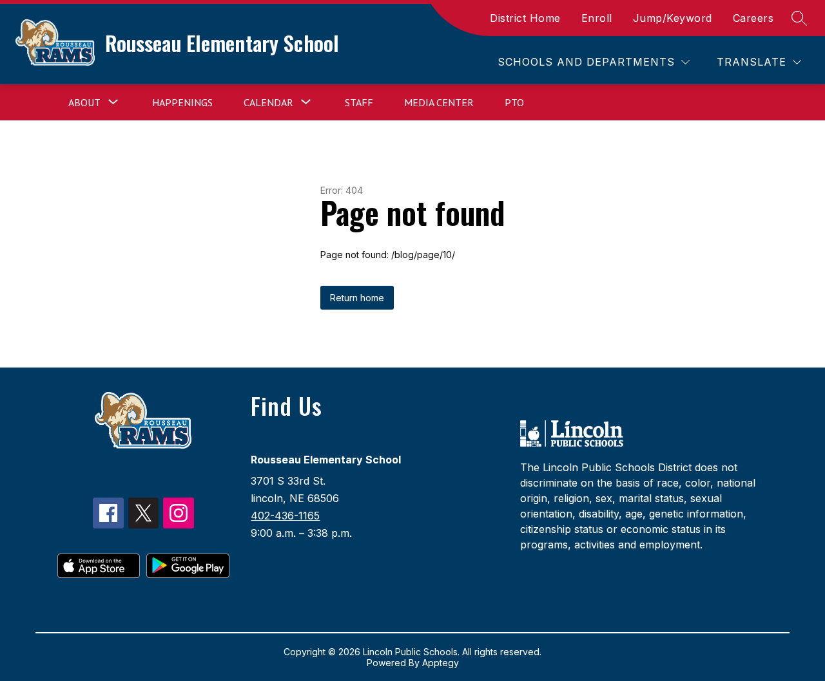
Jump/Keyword (672, 18)
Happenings (182, 102)
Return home (357, 297)
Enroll (596, 18)
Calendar (268, 102)
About (84, 102)
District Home (525, 18)
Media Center (439, 102)
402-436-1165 (285, 515)
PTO (514, 102)
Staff (359, 102)
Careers (753, 18)
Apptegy (440, 662)
